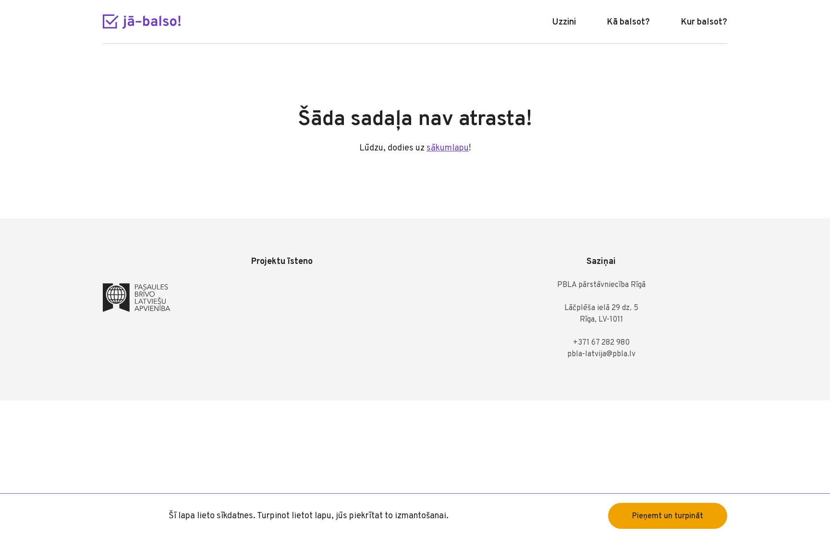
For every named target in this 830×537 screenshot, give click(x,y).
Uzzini (564, 22)
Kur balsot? (704, 22)
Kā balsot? (628, 22)
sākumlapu (448, 148)
